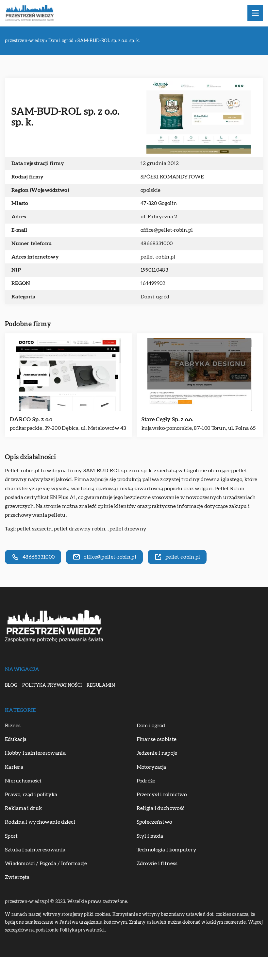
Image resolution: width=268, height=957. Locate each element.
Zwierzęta (17, 877)
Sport (11, 836)
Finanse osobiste (157, 739)
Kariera (14, 767)
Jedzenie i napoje (157, 753)
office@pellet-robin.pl (167, 230)
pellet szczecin (34, 528)
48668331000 (157, 243)
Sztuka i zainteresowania (35, 849)
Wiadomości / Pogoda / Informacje (46, 863)
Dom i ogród (155, 296)
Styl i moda (150, 836)
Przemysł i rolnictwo (162, 794)
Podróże (146, 780)
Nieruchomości (23, 780)
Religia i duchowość (161, 808)
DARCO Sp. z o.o (31, 419)
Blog (11, 685)
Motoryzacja (151, 767)
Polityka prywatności (52, 685)
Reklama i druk (23, 808)
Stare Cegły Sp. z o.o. (167, 419)
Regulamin (101, 685)
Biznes (13, 725)
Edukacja (15, 739)
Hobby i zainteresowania (35, 753)
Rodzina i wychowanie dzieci (40, 822)
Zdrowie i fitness (157, 863)
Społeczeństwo (154, 822)
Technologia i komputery (167, 849)
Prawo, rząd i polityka (31, 794)
